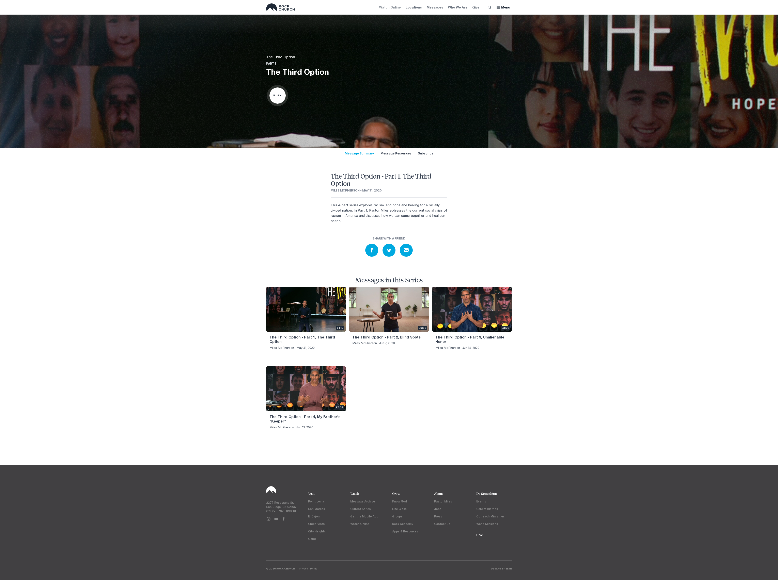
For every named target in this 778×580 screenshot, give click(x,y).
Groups (397, 516)
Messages (435, 7)
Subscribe (425, 153)
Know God (399, 501)
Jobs (437, 509)
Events (481, 501)
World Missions (487, 524)
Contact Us (442, 524)
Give (475, 7)
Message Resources (395, 153)
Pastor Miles (443, 501)
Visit (311, 493)
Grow (396, 493)
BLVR (508, 568)
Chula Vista (316, 524)
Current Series (360, 509)
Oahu (312, 539)
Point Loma (316, 501)
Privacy (303, 568)
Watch (354, 493)
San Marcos (316, 509)
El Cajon (314, 516)
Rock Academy (402, 524)
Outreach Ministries (490, 516)
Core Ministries (487, 509)
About (438, 493)
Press (438, 516)
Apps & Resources (405, 531)
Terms (313, 568)
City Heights (317, 531)
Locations (414, 7)
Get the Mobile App (364, 516)
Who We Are (457, 7)
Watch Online (390, 7)
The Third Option (280, 57)
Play (277, 95)
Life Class (399, 509)
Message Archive (362, 501)
